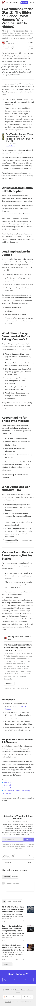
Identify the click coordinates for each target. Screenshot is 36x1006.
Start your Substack (13, 997)
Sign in (32, 3)
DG (7, 42)
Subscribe (24, 3)
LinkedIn (7, 782)
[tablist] (10, 877)
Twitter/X (7, 788)
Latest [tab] (9, 901)
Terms (23, 990)
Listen (32, 43)
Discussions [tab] (17, 901)
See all (5, 964)
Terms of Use (28, 844)
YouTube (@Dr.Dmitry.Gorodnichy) (17, 790)
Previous (8, 863)
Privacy (17, 990)
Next (29, 863)
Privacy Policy (18, 848)
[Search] (32, 901)
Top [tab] (4, 901)
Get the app (28, 997)
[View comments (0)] (8, 48)
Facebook (7, 785)
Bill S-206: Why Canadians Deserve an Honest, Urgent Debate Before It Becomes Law (13, 909)
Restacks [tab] (15, 876)
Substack (8, 1002)
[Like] (4, 48)
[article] (18, 914)
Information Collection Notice (21, 846)
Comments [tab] (6, 876)
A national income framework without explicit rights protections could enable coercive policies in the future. (13, 915)
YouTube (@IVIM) (8, 793)
